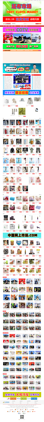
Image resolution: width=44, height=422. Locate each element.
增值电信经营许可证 (36, 407)
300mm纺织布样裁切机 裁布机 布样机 (37, 115)
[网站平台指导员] (31, 410)
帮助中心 (37, 0)
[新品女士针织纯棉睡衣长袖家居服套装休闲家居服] (12, 182)
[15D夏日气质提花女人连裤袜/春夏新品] (12, 163)
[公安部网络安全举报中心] (24, 411)
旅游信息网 (25, 406)
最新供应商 (4, 277)
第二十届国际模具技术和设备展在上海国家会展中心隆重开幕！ (12, 385)
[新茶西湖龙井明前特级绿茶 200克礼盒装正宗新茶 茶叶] (38, 273)
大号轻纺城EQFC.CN (22, 407)
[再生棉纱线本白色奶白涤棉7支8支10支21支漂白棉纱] (22, 104)
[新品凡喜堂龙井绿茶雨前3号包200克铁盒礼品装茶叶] (25, 264)
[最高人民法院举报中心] (14, 411)
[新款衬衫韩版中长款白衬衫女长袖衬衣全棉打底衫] (19, 125)
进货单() (32, 0)
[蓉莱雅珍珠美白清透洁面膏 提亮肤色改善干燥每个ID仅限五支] (38, 229)
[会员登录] (10, 0)
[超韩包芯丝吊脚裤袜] (19, 163)
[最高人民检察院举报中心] (9, 411)
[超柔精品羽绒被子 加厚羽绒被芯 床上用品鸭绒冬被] (6, 210)
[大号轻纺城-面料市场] (10, 23)
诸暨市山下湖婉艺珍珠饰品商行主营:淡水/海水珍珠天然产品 (38, 391)
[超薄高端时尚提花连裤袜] (32, 163)
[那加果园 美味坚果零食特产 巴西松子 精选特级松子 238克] (6, 264)
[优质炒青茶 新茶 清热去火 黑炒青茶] (32, 273)
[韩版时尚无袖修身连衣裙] (12, 125)
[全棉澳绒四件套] (25, 210)
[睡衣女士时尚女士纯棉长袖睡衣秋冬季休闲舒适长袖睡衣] (6, 191)
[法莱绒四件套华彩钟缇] (38, 210)
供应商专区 (35, 0)
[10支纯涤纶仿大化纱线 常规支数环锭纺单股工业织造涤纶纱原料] (6, 104)
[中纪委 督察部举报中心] (19, 411)
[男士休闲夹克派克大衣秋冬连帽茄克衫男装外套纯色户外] (29, 104)
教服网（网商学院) (19, 406)
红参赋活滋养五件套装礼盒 (11, 221)
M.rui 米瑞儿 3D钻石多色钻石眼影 (19, 221)
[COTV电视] (17, 54)
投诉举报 (20, 403)
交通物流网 (23, 406)
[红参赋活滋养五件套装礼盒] (12, 220)
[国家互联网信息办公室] (29, 411)
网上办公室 (29, 0)
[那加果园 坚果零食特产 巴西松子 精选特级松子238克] (32, 264)
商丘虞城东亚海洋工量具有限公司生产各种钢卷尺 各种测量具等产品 (12, 391)
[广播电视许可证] (26, 410)
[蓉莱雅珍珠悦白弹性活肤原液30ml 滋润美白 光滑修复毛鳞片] (38, 220)
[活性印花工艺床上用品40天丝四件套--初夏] (32, 201)
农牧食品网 (16, 406)
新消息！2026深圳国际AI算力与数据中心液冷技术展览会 (12, 318)
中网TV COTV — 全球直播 (22, 73)
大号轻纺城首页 (25, 0)
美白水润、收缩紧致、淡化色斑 (25, 221)
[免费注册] (12, 0)
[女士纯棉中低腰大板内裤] (25, 182)
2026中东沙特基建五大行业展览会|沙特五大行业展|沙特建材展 (6, 331)
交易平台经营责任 (30, 407)
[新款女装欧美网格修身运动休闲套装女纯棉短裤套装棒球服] (32, 125)
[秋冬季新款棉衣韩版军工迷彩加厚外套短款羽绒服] (6, 125)
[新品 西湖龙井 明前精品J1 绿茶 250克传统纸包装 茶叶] (19, 264)
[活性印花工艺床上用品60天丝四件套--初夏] (19, 201)
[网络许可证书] (16, 410)
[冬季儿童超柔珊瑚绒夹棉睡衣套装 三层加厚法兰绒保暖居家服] (32, 191)
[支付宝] (19, 413)
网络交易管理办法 (26, 407)
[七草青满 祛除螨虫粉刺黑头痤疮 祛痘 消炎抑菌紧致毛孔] (32, 220)
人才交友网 (14, 406)
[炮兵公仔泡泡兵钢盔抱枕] (12, 201)
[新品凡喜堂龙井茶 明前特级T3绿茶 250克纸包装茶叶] (12, 264)
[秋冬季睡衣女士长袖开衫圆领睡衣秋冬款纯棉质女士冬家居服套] (38, 182)
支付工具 (13, 403)
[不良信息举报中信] (11, 410)
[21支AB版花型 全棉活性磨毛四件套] (38, 201)
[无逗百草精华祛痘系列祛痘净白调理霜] (6, 229)
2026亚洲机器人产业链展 (12, 323)
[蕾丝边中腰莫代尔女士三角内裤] (32, 182)
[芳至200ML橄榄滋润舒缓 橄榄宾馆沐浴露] (19, 229)
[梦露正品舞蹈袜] (38, 163)
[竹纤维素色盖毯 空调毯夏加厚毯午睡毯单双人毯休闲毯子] (19, 210)
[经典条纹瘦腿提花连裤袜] (6, 163)
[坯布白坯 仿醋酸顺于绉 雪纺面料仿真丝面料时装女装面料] (37, 104)
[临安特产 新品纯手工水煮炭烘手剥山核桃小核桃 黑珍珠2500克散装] (6, 273)
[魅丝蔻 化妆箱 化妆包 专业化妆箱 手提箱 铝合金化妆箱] (12, 229)
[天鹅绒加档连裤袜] (25, 163)
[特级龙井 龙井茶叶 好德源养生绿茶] (38, 264)
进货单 (27, 403)
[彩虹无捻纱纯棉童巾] (25, 201)
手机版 (31, 406)
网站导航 (40, 0)
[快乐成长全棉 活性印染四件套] (6, 201)
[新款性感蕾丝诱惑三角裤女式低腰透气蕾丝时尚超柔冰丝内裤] (25, 191)
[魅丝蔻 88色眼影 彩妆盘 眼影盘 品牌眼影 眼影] (6, 220)
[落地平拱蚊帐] (12, 210)
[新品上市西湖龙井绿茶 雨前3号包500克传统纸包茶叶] (25, 273)
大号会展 (29, 406)
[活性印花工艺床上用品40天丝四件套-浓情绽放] (32, 210)
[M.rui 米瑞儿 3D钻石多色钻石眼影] (19, 220)
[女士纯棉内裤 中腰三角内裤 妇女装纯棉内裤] (19, 182)
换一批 (40, 118)
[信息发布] (14, 0)
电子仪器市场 (11, 406)
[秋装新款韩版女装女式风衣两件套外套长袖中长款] (38, 125)
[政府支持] (34, 411)
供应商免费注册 (36, 403)
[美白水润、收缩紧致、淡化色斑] (25, 220)
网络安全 (33, 406)
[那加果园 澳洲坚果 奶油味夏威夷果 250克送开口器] (12, 273)
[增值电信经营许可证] (21, 410)
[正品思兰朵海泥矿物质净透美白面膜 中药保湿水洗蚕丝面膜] (25, 229)
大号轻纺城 (27, 406)
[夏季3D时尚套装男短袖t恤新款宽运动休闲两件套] (14, 104)
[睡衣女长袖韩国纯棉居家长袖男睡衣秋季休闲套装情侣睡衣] (6, 182)
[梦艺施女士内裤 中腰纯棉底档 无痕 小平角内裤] (12, 191)
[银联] (24, 413)
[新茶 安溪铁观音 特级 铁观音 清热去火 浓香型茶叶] (19, 273)
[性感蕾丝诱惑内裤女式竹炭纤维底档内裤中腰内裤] (38, 191)
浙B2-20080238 (33, 407)
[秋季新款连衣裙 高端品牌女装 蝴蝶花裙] (25, 125)
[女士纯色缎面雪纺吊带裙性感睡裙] (19, 191)
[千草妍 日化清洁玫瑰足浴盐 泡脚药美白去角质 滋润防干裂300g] (32, 229)
